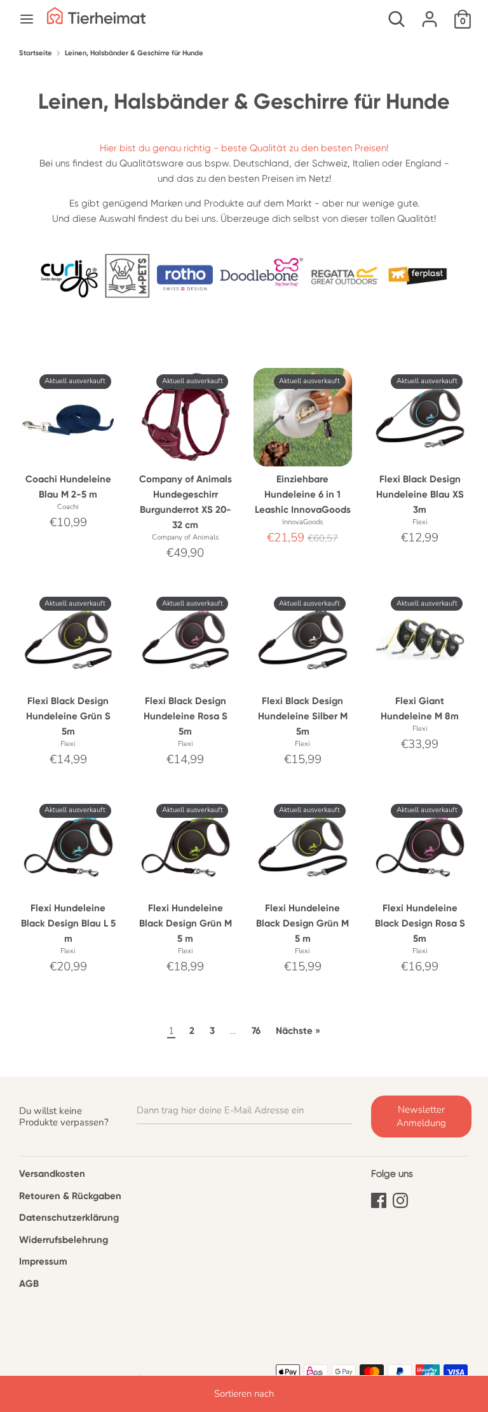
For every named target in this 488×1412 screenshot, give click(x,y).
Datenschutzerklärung (69, 1217)
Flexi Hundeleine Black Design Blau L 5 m (68, 923)
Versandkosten (52, 1173)
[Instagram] (400, 1198)
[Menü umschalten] (27, 19)
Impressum (43, 1261)
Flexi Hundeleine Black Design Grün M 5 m (185, 923)
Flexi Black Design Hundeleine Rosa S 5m (185, 716)
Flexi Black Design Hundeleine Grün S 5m (68, 716)
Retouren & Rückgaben (70, 1196)
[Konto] (429, 14)
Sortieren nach (244, 1393)
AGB (29, 1283)
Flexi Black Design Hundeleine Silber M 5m (303, 716)
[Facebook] (378, 1198)
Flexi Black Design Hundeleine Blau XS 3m (420, 494)
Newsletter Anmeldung (421, 1116)
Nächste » (298, 1030)
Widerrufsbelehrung (63, 1240)
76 (256, 1030)
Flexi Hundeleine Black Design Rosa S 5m (420, 923)
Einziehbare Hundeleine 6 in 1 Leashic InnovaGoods (303, 494)
